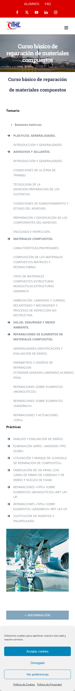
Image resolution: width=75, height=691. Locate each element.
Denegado (38, 663)
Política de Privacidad (49, 684)
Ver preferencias (37, 674)
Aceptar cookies (37, 651)
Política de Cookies (24, 684)
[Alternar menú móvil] (66, 28)
